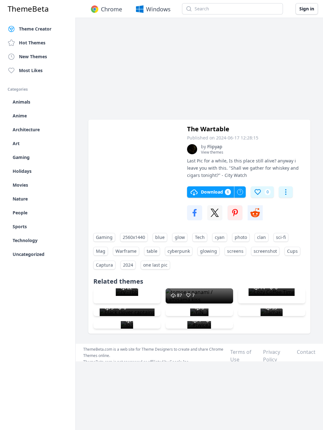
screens (235, 251)
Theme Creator (35, 29)
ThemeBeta (28, 9)
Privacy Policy (271, 355)
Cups (292, 251)
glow (180, 237)
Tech (200, 237)
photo (241, 237)
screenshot (265, 251)
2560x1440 (134, 237)
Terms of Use (240, 355)
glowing (208, 251)
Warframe (126, 251)
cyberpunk (178, 251)
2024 (128, 265)
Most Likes (31, 70)
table (152, 251)
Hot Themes (32, 43)
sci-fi (281, 237)
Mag (100, 251)
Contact (306, 351)
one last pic (155, 265)
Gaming (104, 237)
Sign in (306, 9)
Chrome (111, 9)
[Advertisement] (199, 72)
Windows (158, 9)
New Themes (33, 56)
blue (160, 237)
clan (261, 237)
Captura (104, 265)
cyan (220, 237)
